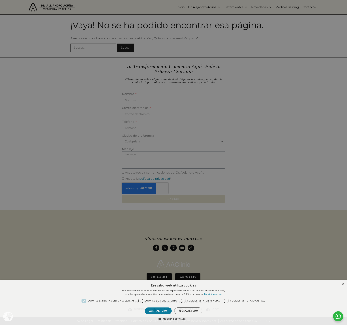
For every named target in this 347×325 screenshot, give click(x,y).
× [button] (343, 284)
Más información (213, 294)
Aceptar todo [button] (158, 310)
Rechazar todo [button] (188, 310)
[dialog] (173, 162)
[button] (173, 319)
